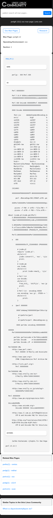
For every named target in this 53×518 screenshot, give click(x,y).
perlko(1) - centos (10, 464)
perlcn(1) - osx (9, 477)
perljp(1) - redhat (9, 470)
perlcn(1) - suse (9, 489)
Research (43, 31)
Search (47, 13)
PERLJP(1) (10, 59)
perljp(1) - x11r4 (9, 483)
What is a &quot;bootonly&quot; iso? (17, 509)
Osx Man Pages (11, 31)
